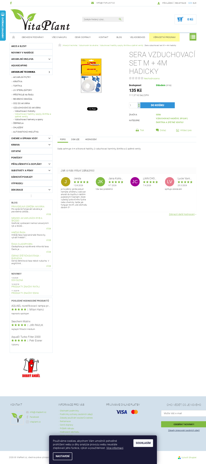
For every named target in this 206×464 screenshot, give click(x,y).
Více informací (114, 448)
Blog (119, 37)
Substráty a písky (22, 170)
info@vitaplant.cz (38, 412)
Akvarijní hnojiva (22, 59)
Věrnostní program (164, 37)
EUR (194, 3)
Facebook (34, 417)
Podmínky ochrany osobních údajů (76, 414)
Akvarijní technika (23, 72)
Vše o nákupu (59, 37)
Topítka (17, 86)
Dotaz (163, 130)
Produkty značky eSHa (25, 293)
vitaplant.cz (35, 422)
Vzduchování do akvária (27, 107)
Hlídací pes (186, 130)
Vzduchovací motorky (25, 111)
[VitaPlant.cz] (40, 19)
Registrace (180, 3)
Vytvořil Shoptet (188, 457)
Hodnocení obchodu (69, 432)
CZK (190, 3)
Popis (63, 139)
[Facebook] (11, 3)
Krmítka (17, 81)
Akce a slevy (19, 46)
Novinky (16, 273)
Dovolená (17, 280)
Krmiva (15, 144)
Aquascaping (19, 65)
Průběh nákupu (67, 428)
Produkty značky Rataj (25, 286)
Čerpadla (18, 123)
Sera (158, 115)
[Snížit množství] (138, 106)
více (48, 214)
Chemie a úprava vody (24, 138)
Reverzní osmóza (22, 99)
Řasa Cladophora (22, 244)
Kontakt (103, 37)
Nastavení (63, 456)
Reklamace (65, 421)
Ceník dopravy (83, 37)
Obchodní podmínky (33, 37)
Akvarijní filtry (22, 77)
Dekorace (17, 189)
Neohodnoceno (152, 78)
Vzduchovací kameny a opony (29, 119)
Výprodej (17, 183)
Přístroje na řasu (23, 94)
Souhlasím (143, 443)
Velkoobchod (137, 37)
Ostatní (16, 151)
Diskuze (75, 139)
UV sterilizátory (22, 90)
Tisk (142, 130)
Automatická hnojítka (25, 132)
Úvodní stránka (14, 37)
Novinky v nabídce (22, 52)
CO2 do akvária (21, 103)
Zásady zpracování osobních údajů (184, 430)
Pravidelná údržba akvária (28, 206)
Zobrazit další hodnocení (182, 214)
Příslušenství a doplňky (26, 164)
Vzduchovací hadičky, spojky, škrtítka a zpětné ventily (33, 115)
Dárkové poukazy (22, 177)
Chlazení (18, 127)
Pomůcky (16, 157)
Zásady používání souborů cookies (76, 418)
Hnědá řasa (18, 232)
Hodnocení (91, 139)
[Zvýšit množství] (138, 103)
